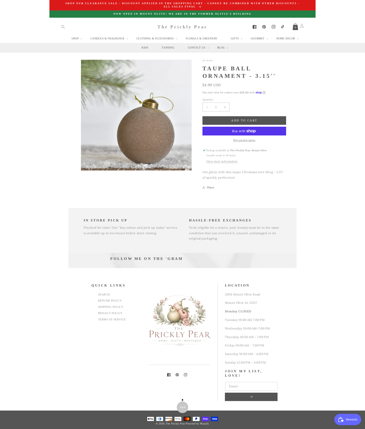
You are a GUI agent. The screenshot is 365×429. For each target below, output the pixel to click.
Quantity (207, 99)
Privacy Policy (110, 313)
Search (104, 294)
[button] (63, 27)
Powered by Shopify (197, 423)
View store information (221, 161)
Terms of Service (112, 319)
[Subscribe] (251, 397)
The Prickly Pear (175, 423)
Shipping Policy (111, 306)
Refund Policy (110, 300)
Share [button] (210, 187)
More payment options (244, 140)
